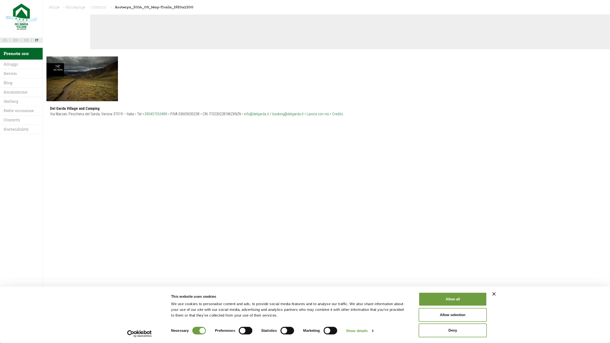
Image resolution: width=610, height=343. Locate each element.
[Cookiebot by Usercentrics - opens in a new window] (139, 333)
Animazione (15, 92)
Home (54, 7)
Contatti (12, 120)
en (15, 40)
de (26, 40)
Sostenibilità (16, 129)
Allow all (453, 299)
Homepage (75, 7)
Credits (337, 114)
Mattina (99, 7)
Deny (452, 330)
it (36, 40)
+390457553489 (154, 114)
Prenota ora (16, 53)
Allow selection (452, 315)
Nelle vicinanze (19, 110)
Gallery (11, 101)
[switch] (245, 330)
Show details (357, 331)
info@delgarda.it (256, 114)
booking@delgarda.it (288, 114)
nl (5, 40)
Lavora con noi (318, 114)
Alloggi (11, 64)
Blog (8, 83)
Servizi (10, 73)
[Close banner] (494, 294)
